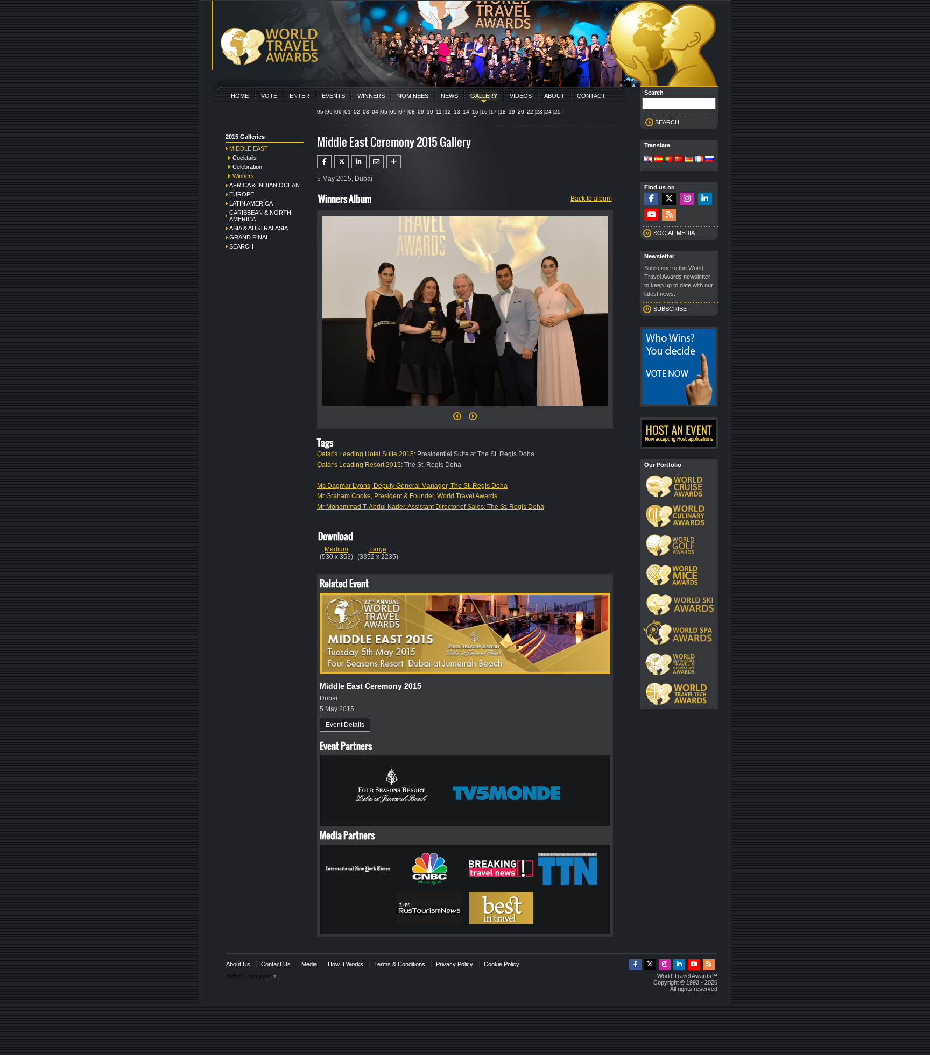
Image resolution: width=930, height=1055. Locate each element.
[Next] (465, 409)
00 (338, 112)
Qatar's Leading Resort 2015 (359, 465)
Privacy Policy (454, 964)
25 (557, 112)
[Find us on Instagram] (687, 199)
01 (347, 112)
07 (402, 112)
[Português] (668, 160)
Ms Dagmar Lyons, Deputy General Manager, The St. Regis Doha (412, 486)
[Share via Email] (376, 162)
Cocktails (244, 157)
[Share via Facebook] (324, 162)
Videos (521, 96)
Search (241, 246)
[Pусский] (709, 160)
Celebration (247, 167)
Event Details (345, 724)
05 (384, 112)
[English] (648, 160)
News (449, 96)
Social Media (674, 233)
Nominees (412, 96)
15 (475, 112)
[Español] (658, 160)
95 (320, 112)
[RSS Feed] (669, 215)
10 (430, 112)
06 (393, 112)
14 (466, 112)
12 (448, 112)
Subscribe (670, 309)
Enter (299, 96)
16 (484, 112)
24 (548, 112)
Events (333, 96)
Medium (336, 549)
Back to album (591, 198)
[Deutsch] (689, 160)
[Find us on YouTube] (651, 215)
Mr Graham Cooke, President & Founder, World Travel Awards (407, 496)
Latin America (251, 203)
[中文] (678, 160)
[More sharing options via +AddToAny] (393, 162)
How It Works (345, 964)
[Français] (699, 160)
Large (377, 549)
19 (512, 112)
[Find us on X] (669, 199)
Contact (591, 96)
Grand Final (249, 237)
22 (530, 112)
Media (309, 964)
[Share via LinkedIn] (358, 162)
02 (357, 112)
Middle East (248, 148)
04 (375, 112)
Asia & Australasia (258, 228)
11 (439, 112)
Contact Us (276, 964)
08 (411, 112)
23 (539, 112)
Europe (241, 194)
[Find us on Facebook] (651, 199)
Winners (371, 96)
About (554, 96)
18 (502, 112)
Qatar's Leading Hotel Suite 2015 (365, 454)
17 (493, 112)
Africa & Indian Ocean (264, 185)
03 (366, 112)
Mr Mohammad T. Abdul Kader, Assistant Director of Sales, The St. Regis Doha (430, 507)
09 (421, 112)
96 (329, 112)
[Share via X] (341, 162)
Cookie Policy (501, 964)
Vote (269, 96)
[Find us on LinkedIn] (705, 199)
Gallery (483, 96)
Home (240, 96)
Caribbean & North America (260, 215)
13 (457, 112)
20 (521, 112)
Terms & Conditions (399, 964)
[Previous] (457, 419)
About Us (238, 964)
